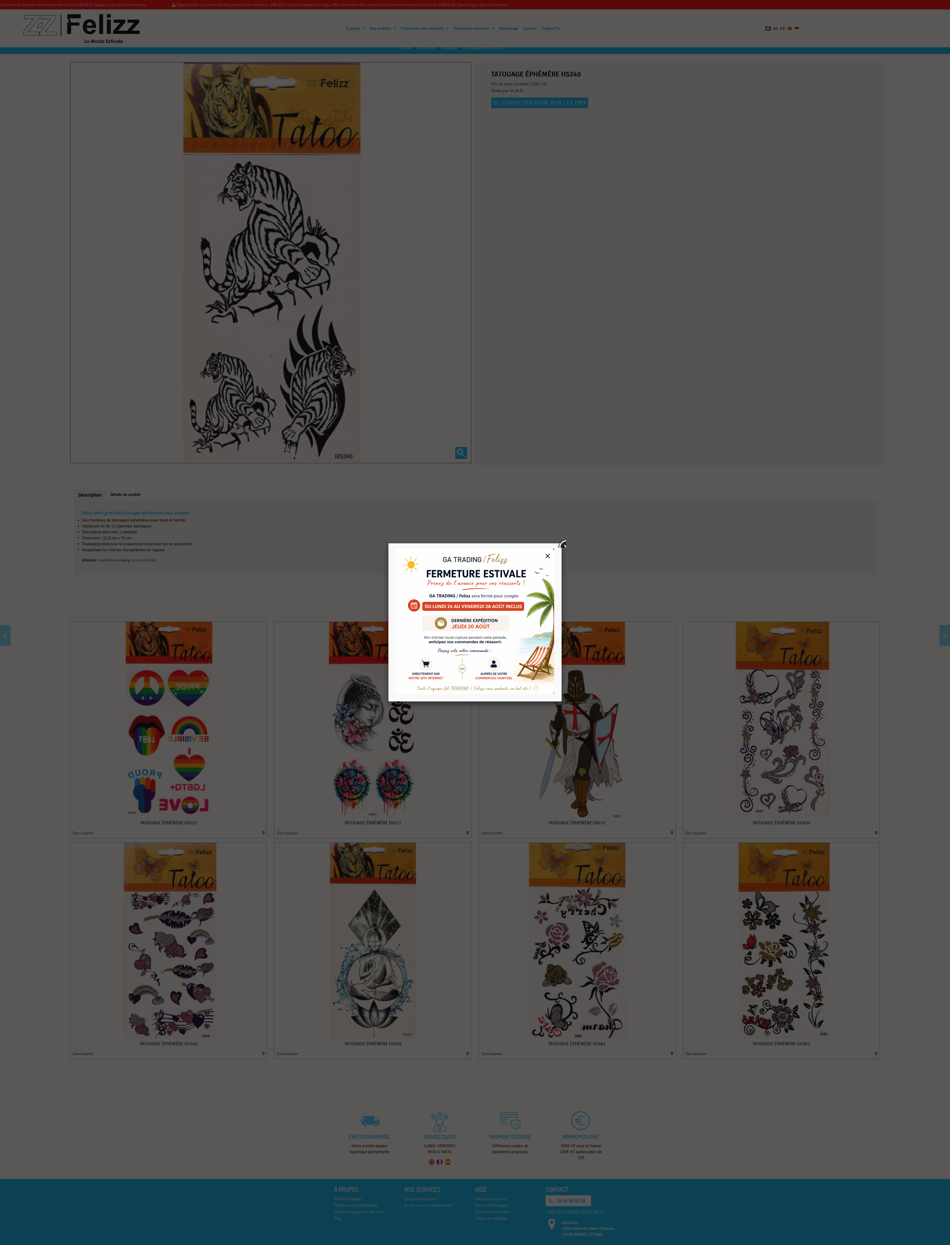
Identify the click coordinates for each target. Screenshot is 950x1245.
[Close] (561, 543)
